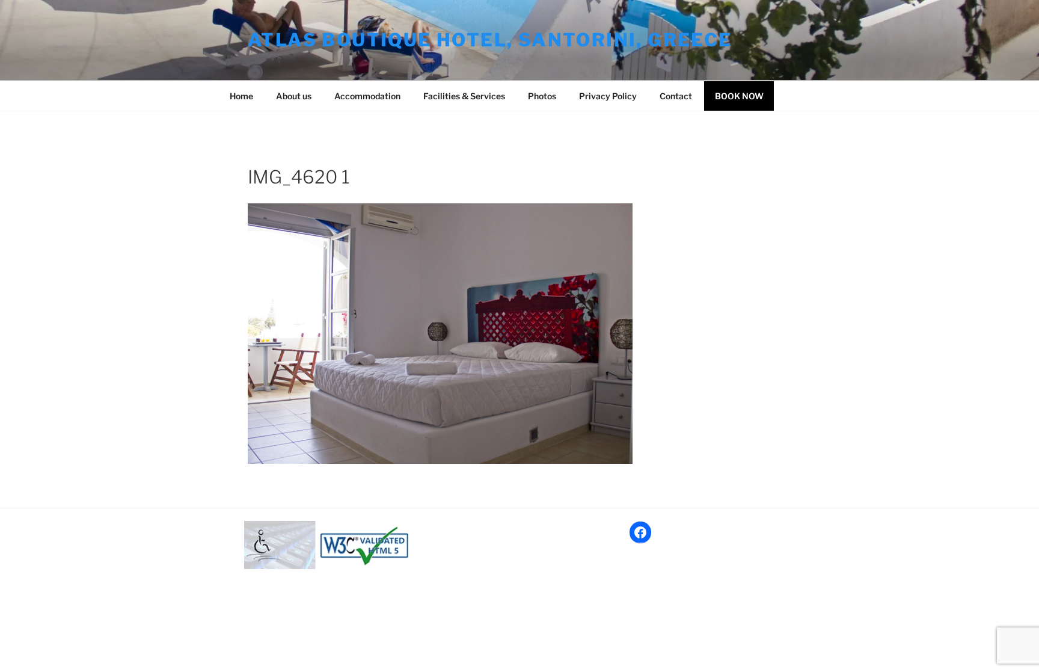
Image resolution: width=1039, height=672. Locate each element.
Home (241, 96)
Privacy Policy (608, 96)
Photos (542, 96)
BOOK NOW (739, 96)
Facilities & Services (464, 96)
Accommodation (367, 96)
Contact (676, 96)
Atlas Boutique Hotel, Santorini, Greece (490, 40)
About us (293, 96)
